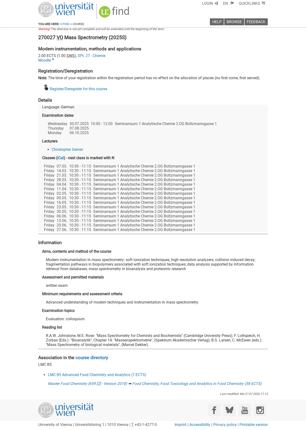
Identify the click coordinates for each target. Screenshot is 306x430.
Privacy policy (225, 424)
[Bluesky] (229, 410)
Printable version (254, 424)
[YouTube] (245, 410)
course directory (92, 357)
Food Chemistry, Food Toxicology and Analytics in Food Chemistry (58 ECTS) (197, 383)
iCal (60, 158)
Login (207, 3)
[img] (114, 13)
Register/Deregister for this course (78, 89)
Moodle (44, 60)
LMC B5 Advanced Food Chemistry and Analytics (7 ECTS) (97, 374)
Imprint (180, 424)
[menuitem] (228, 3)
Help (217, 22)
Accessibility (199, 424)
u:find (65, 24)
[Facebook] (214, 410)
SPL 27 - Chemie (91, 55)
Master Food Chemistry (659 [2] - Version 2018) (87, 383)
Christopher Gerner (67, 149)
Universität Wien (54, 4)
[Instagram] (260, 410)
